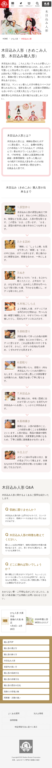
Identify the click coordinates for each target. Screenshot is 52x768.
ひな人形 (14, 38)
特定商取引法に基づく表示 (26, 727)
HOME (5, 38)
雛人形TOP (8, 642)
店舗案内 (21, 6)
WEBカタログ (29, 6)
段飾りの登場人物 (11, 691)
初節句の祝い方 (10, 666)
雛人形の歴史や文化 (12, 685)
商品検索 (37, 6)
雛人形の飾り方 (10, 654)
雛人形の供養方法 (11, 679)
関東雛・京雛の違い (12, 697)
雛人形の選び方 (10, 648)
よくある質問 (13, 713)
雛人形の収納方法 (11, 672)
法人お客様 (38, 713)
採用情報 (13, 720)
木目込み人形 (9, 660)
